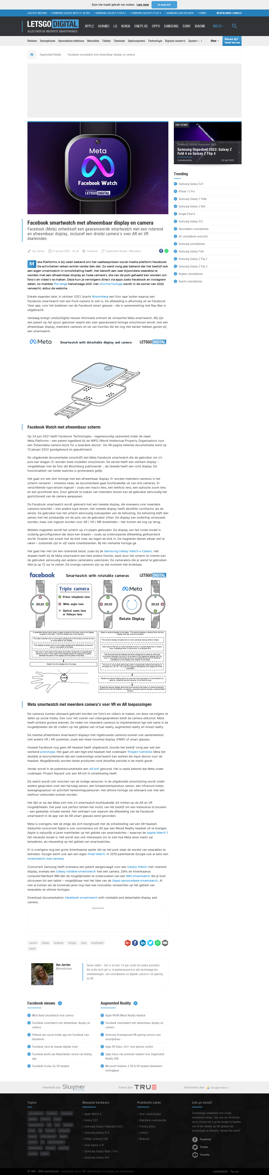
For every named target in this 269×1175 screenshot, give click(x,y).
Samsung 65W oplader (148, 13)
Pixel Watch (96, 854)
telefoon (52, 1113)
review (33, 1153)
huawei (50, 1130)
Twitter (204, 1147)
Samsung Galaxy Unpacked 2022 (104, 1126)
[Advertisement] (134, 90)
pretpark (64, 1130)
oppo (57, 1118)
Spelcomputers (136, 41)
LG (115, 26)
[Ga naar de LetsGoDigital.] (31, 55)
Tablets (106, 41)
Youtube (205, 1154)
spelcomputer (56, 1142)
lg (40, 1130)
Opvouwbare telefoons (71, 41)
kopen (32, 1136)
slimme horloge (110, 284)
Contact (143, 1132)
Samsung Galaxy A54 (97, 1157)
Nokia (125, 26)
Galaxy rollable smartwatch (76, 871)
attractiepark (48, 1136)
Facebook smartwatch (81, 897)
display (45, 942)
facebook (58, 942)
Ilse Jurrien (38, 251)
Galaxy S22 (91, 1120)
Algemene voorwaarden (153, 1120)
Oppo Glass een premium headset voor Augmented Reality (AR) (134, 1056)
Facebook (92, 251)
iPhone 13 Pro (187, 191)
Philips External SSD (96, 1139)
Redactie (144, 1139)
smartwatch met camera (45, 858)
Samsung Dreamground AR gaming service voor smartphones (133, 1037)
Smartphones (47, 41)
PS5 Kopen (205, 13)
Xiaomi (200, 26)
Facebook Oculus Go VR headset (50, 1066)
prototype (47, 751)
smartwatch (97, 942)
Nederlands (224, 13)
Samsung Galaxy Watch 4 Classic (128, 551)
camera (33, 942)
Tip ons (235, 1171)
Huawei (103, 26)
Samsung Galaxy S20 (180, 13)
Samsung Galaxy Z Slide (193, 199)
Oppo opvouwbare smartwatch (135, 880)
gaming (63, 1147)
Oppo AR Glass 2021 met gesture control (129, 1046)
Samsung (171, 26)
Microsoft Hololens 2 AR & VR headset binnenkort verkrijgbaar (133, 1068)
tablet (45, 1153)
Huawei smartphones (191, 274)
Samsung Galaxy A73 (97, 1132)
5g (49, 1124)
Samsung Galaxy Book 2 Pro (101, 1151)
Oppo (156, 26)
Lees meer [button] (143, 4)
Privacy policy (147, 1126)
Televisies (119, 41)
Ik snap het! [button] (164, 4)
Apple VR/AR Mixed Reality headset (125, 1015)
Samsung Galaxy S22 (191, 184)
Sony (186, 26)
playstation (35, 1147)
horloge (72, 942)
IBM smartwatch (138, 876)
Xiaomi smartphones (190, 281)
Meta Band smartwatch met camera (53, 1015)
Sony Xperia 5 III (94, 1145)
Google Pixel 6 (187, 214)
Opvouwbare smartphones (194, 229)
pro (57, 1124)
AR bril (94, 768)
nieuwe (50, 1147)
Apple (89, 26)
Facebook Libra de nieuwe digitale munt (55, 1046)
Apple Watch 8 (93, 1114)
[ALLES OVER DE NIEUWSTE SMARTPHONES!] (53, 23)
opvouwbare (36, 1124)
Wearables (93, 41)
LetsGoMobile (220, 1171)
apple (63, 1136)
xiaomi (33, 1142)
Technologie (155, 41)
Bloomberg (100, 296)
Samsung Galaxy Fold (191, 251)
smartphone (35, 1113)
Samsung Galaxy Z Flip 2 (193, 259)
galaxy (32, 1118)
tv (43, 1142)
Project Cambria (140, 751)
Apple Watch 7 (157, 832)
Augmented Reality (50, 54)
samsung (67, 1113)
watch (32, 948)
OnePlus (141, 26)
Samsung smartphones (192, 244)
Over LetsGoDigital (150, 1114)
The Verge (60, 284)
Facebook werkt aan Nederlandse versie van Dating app (61, 1056)
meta (83, 942)
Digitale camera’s (175, 41)
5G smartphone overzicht (193, 236)
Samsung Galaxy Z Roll (192, 206)
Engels (237, 13)
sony (31, 1130)
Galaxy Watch (137, 867)
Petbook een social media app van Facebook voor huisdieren (60, 1037)
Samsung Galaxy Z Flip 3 (115, 13)
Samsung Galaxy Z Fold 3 (79, 13)
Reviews (32, 41)
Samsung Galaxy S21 (191, 221)
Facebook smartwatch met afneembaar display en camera (61, 1025)
